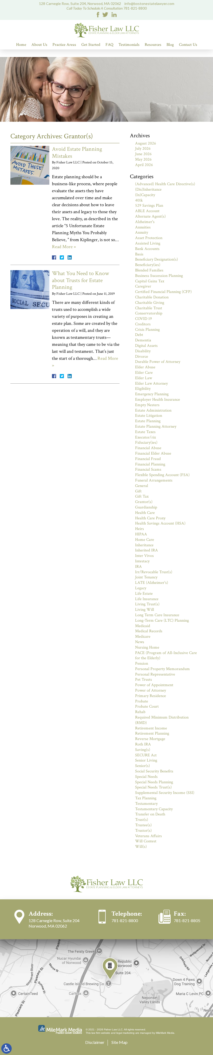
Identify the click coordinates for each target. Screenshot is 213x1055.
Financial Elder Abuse (153, 453)
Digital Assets (146, 345)
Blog (170, 44)
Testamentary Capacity (154, 809)
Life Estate (144, 593)
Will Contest (145, 841)
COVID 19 (143, 318)
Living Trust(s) (147, 604)
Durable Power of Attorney (157, 361)
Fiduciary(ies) (146, 442)
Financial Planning (150, 464)
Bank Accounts (147, 249)
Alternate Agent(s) (150, 216)
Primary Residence (150, 696)
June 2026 (143, 154)
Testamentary (146, 803)
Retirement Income (151, 728)
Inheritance (144, 545)
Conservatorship (148, 313)
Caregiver (143, 286)
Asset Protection (148, 238)
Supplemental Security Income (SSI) (164, 792)
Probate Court (147, 706)
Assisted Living (147, 243)
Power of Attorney (150, 690)
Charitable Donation (152, 297)
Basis (139, 254)
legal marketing (125, 1032)
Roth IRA (143, 744)
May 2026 (143, 159)
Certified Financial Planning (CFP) (163, 292)
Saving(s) (142, 749)
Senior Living (146, 760)
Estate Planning (148, 421)
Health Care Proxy (150, 518)
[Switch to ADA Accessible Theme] (6, 1048)
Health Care (145, 512)
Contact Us (188, 44)
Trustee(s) (143, 825)
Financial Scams (148, 469)
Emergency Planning (152, 394)
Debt (139, 335)
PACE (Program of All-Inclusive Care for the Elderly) (166, 655)
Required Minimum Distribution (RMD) (162, 720)
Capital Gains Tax (149, 281)
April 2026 (144, 165)
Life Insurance (146, 599)
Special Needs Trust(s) (153, 787)
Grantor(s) (143, 502)
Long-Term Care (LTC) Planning (162, 620)
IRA (138, 566)
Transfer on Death (150, 814)
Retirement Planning (152, 733)
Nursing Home (147, 647)
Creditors (143, 324)
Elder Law (143, 378)
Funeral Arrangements (153, 480)
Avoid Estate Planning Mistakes (77, 152)
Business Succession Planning (159, 275)
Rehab (140, 712)
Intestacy (142, 561)
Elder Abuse (145, 367)
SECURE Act (146, 755)
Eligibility (143, 388)
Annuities (143, 227)
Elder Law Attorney (151, 383)
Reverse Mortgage (150, 739)
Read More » (64, 247)
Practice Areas (64, 44)
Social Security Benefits (154, 771)
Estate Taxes (145, 432)
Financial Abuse (148, 448)
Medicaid (142, 626)
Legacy (140, 588)
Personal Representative (155, 674)
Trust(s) (141, 819)
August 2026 (145, 143)
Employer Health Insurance (157, 399)
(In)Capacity (145, 195)
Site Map (119, 1042)
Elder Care (144, 372)
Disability (143, 351)
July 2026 (143, 148)
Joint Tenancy (146, 577)
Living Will (144, 609)
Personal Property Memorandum (162, 669)
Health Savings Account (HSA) (160, 523)
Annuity (141, 232)
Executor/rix (145, 437)
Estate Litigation (148, 415)
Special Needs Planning (154, 782)
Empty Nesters (147, 405)
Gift (138, 491)
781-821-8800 (135, 8)
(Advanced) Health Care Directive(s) (165, 184)
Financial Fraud (148, 459)
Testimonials (128, 44)
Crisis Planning (147, 329)
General (141, 486)
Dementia (143, 340)
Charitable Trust (148, 308)
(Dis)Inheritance (148, 189)
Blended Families (149, 270)
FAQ (109, 44)
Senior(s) (142, 766)
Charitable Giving (149, 302)
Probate (141, 701)
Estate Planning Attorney (155, 426)
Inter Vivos (144, 555)
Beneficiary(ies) (147, 265)
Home (21, 44)
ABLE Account (147, 211)
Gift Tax (142, 496)
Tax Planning (145, 798)
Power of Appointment (154, 685)
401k (139, 200)
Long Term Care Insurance (157, 615)
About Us (39, 44)
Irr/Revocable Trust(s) (153, 572)
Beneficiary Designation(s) (156, 259)
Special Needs (146, 776)
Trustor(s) (143, 830)
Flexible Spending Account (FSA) (162, 475)
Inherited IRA (146, 550)
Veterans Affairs (148, 836)
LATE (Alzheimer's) (151, 582)
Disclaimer (94, 1042)
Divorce (141, 356)
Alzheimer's (145, 222)
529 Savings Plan (149, 205)
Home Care (144, 539)
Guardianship (146, 507)
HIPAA (141, 534)
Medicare (142, 636)
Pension (141, 663)
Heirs (139, 529)
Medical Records (148, 631)
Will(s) (141, 846)
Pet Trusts (143, 679)
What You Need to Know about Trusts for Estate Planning (80, 280)
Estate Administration (153, 410)
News (139, 642)
